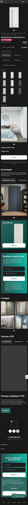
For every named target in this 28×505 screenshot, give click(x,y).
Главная (3, 33)
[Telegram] (10, 431)
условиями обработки (17, 286)
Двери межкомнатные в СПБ (19, 33)
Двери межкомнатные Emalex (9, 34)
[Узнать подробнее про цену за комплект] (13, 47)
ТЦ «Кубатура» (6, 341)
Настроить (14, 488)
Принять (14, 493)
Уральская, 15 (19, 341)
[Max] (17, 431)
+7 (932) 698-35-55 (14, 437)
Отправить (14, 278)
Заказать (14, 157)
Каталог (8, 33)
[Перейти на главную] (3, 1)
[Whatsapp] (14, 431)
